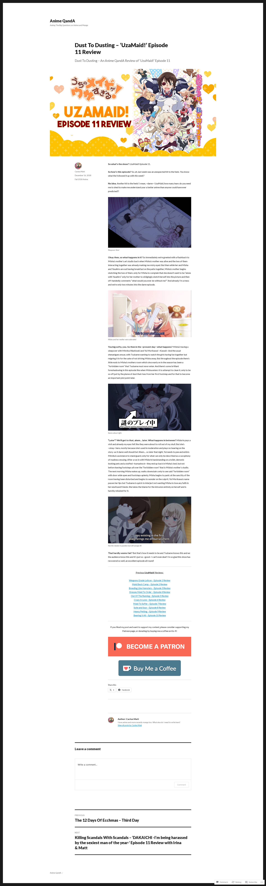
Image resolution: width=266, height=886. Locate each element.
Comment (181, 785)
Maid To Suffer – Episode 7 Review (149, 603)
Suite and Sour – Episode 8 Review (150, 607)
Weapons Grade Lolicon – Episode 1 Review (149, 580)
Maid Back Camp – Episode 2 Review (149, 584)
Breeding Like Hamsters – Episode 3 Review (149, 588)
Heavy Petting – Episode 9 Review (150, 611)
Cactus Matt (80, 171)
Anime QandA (62, 20)
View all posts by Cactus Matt (130, 725)
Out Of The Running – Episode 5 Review (149, 596)
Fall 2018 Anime (81, 179)
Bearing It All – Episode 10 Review (150, 615)
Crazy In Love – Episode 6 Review (149, 599)
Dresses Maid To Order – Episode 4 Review (149, 592)
